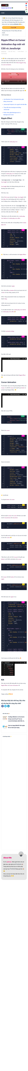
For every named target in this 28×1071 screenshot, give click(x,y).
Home (2, 13)
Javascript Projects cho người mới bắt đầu (15, 104)
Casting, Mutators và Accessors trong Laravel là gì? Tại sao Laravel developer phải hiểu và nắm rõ (16, 719)
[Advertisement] (14, 793)
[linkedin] (8, 706)
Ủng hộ (13, 27)
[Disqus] (14, 901)
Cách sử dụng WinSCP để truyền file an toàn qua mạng (16, 726)
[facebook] (2, 706)
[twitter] (5, 706)
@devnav (3, 51)
